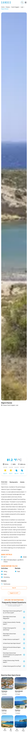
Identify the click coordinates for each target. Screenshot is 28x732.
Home (2, 7)
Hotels (22, 482)
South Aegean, (11, 405)
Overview (4, 482)
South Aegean (15, 7)
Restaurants (14, 482)
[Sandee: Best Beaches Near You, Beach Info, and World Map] (6, 2)
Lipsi (22, 7)
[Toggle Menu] (25, 2)
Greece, (5, 405)
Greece (8, 7)
